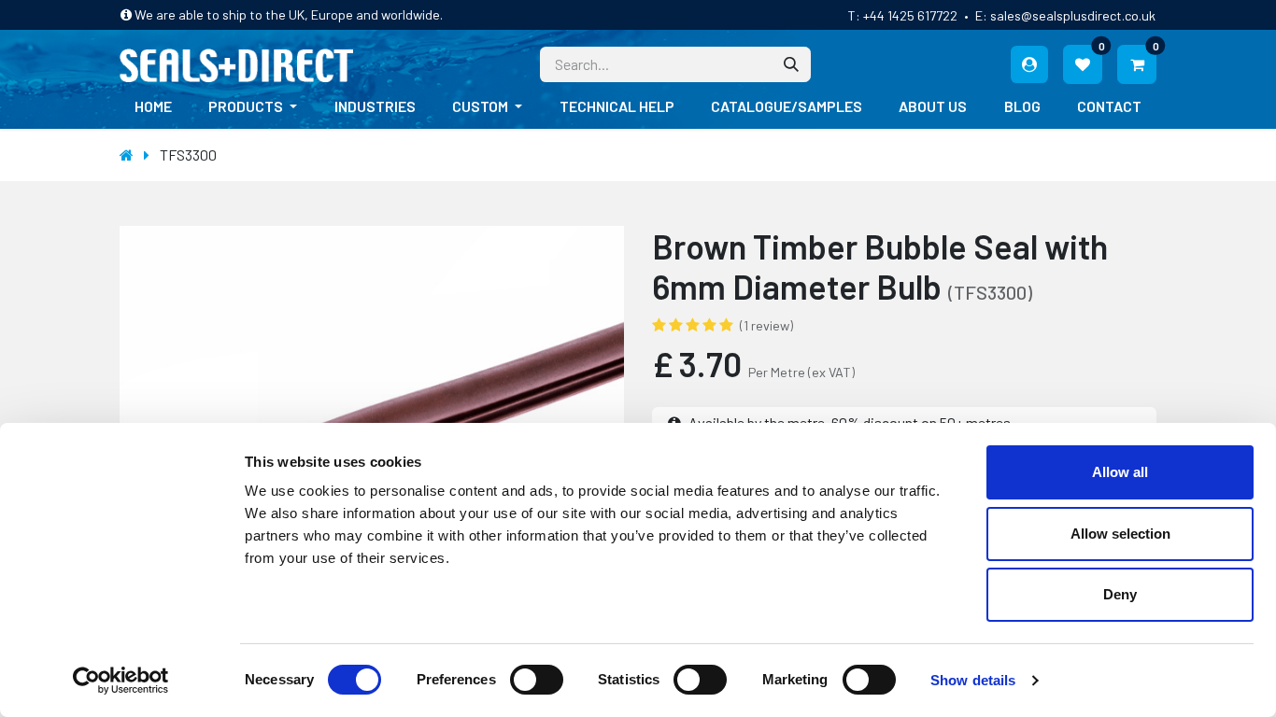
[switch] (536, 680)
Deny (1120, 594)
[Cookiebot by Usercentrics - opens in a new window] (121, 681)
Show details (972, 680)
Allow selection (1120, 533)
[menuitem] (153, 106)
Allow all (1120, 472)
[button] (142, 412)
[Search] (791, 64)
